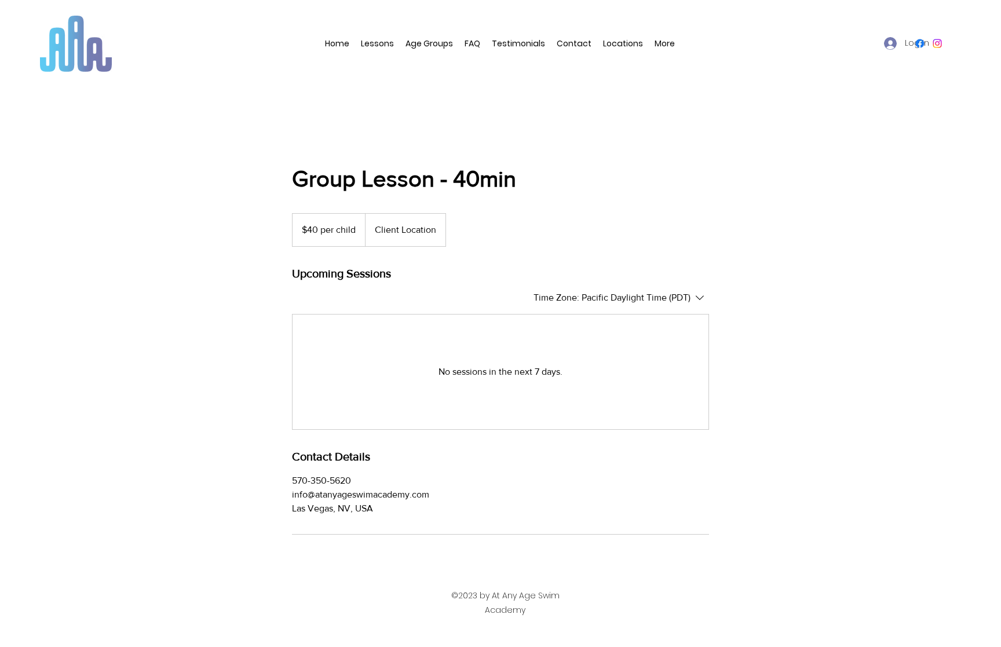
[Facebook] (920, 43)
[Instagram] (937, 43)
